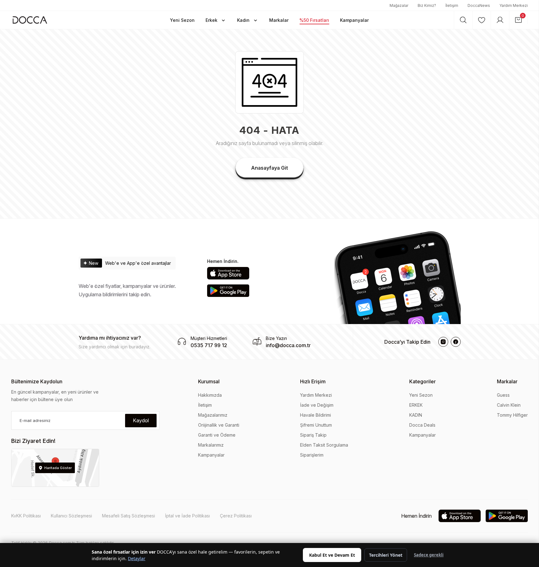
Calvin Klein (509, 405)
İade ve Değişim (316, 405)
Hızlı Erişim (313, 381)
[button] (182, 20)
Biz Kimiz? (427, 5)
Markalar (507, 381)
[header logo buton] (30, 19)
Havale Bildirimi (315, 415)
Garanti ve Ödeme (217, 435)
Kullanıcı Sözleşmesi (71, 515)
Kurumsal (209, 381)
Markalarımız (211, 445)
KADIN (415, 415)
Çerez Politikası (236, 515)
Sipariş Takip (313, 435)
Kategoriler (422, 381)
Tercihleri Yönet (385, 555)
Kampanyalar (211, 455)
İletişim (451, 5)
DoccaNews (479, 5)
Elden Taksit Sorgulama (324, 445)
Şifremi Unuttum (316, 425)
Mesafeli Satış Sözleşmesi (128, 515)
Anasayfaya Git (269, 168)
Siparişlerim (311, 455)
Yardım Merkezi (513, 5)
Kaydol (141, 420)
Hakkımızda (210, 395)
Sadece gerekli (429, 555)
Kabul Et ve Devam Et (332, 555)
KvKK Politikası (26, 515)
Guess (503, 395)
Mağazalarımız (212, 415)
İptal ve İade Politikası (187, 515)
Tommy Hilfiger (512, 415)
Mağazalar (399, 5)
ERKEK (416, 405)
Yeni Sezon (421, 395)
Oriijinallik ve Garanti (218, 425)
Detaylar (136, 558)
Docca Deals (422, 425)
